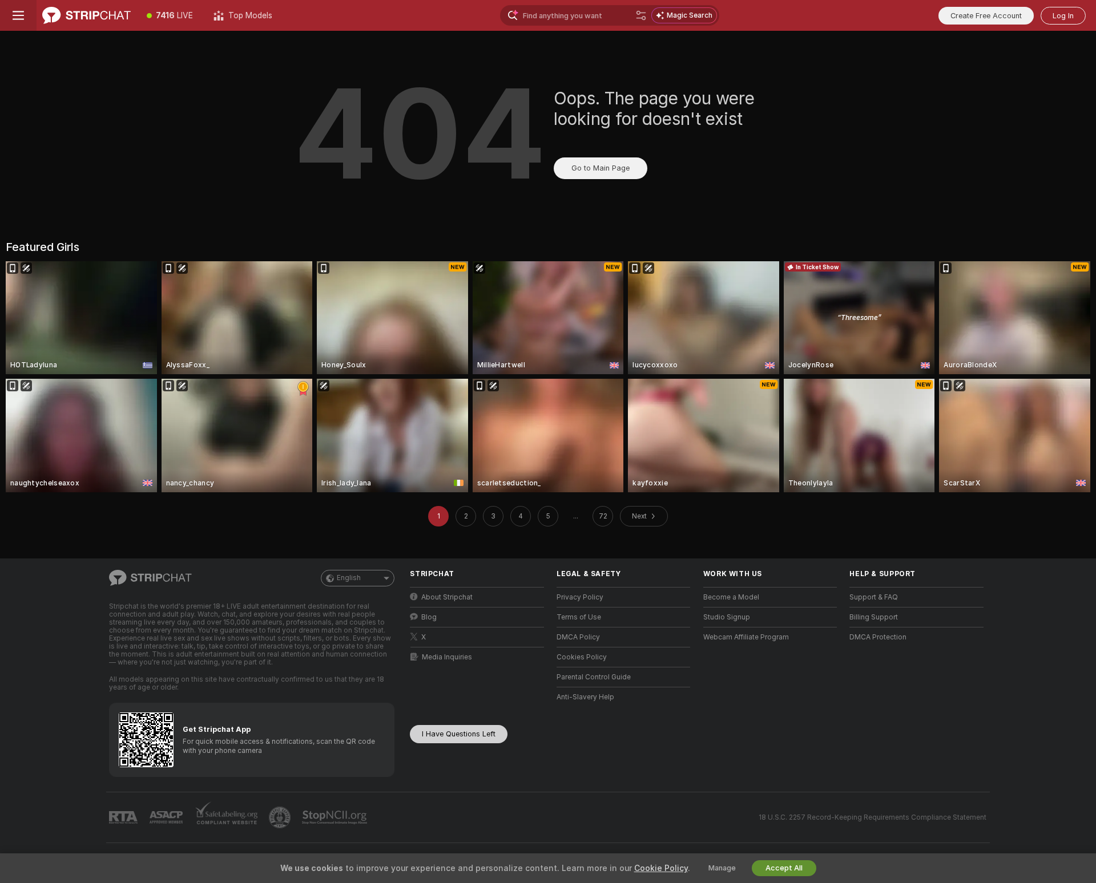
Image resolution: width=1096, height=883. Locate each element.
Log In (1063, 15)
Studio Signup (726, 617)
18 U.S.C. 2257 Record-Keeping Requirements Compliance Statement (872, 817)
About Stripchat (447, 597)
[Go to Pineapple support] (281, 817)
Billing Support (873, 617)
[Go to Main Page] (86, 15)
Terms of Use (579, 617)
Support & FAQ (873, 597)
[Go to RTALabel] (124, 818)
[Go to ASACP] (167, 817)
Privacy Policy (580, 597)
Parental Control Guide (594, 677)
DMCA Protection (877, 637)
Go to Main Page (600, 168)
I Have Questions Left (458, 734)
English (349, 578)
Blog (429, 617)
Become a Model (731, 597)
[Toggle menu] (18, 15)
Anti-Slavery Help (585, 697)
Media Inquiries (447, 657)
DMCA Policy (578, 637)
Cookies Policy (582, 657)
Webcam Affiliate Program (746, 637)
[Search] (641, 15)
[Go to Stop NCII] (335, 817)
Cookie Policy (661, 868)
